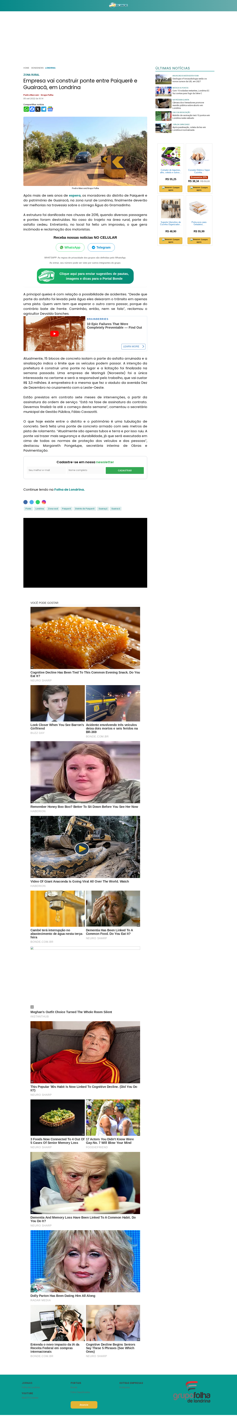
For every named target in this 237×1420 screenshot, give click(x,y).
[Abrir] (19, 5)
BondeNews (37, 68)
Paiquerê (66, 508)
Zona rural (53, 508)
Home (26, 68)
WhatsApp (72, 247)
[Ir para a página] (118, 5)
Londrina (50, 68)
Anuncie (84, 1405)
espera (75, 195)
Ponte (28, 508)
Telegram (103, 247)
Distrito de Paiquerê (84, 508)
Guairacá (115, 508)
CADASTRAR (125, 470)
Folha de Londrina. (69, 489)
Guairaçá (103, 508)
